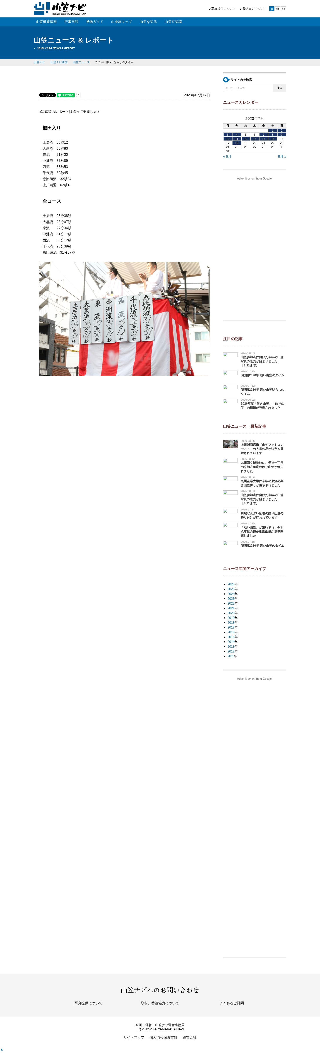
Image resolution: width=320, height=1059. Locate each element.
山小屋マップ (121, 22)
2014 (230, 642)
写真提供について (223, 8)
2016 (230, 632)
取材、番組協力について (160, 1003)
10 (227, 139)
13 (254, 139)
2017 (230, 627)
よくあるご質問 (231, 1003)
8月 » (282, 156)
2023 (230, 598)
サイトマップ (133, 1037)
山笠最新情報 (46, 22)
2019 (230, 618)
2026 (230, 584)
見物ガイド (94, 22)
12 (246, 139)
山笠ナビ (39, 62)
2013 (230, 646)
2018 (230, 622)
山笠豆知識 (173, 22)
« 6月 (227, 156)
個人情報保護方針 (163, 1037)
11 (236, 139)
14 (263, 139)
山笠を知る (148, 22)
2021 (230, 608)
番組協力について (254, 8)
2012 (230, 651)
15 (273, 139)
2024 (230, 594)
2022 (230, 603)
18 (236, 143)
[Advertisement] (254, 248)
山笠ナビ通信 (59, 62)
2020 (230, 613)
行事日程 (71, 22)
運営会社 (190, 1037)
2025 (230, 589)
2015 (230, 637)
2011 (230, 656)
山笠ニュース (81, 62)
